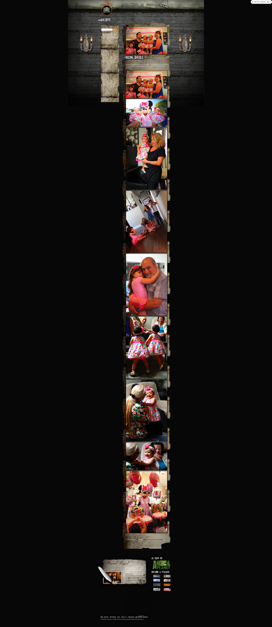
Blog (137, 539)
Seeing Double (134, 58)
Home (102, 617)
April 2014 (105, 89)
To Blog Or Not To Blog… (108, 41)
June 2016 (105, 58)
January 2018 (106, 54)
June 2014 (105, 87)
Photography (139, 617)
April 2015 (105, 74)
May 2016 (105, 60)
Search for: (106, 27)
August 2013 (105, 99)
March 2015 (105, 76)
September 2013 (106, 97)
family (152, 539)
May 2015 (105, 73)
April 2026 (105, 52)
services (125, 5)
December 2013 (106, 93)
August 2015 (105, 69)
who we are (134, 4)
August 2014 (105, 84)
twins (158, 539)
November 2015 (106, 66)
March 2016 (105, 62)
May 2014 (105, 88)
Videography (131, 617)
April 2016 (105, 61)
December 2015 (106, 65)
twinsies (161, 539)
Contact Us (124, 617)
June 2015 (105, 72)
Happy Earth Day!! (107, 40)
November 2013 (106, 95)
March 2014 (105, 91)
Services (106, 617)
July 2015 (105, 70)
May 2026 (105, 50)
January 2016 (106, 64)
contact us (149, 5)
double (149, 539)
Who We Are (113, 617)
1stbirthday (145, 539)
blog (142, 5)
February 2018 (106, 53)
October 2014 (106, 81)
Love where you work (107, 42)
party (155, 539)
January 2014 (106, 92)
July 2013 (105, 100)
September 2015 (106, 68)
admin (136, 541)
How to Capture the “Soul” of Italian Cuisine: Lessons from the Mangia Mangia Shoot (111, 37)
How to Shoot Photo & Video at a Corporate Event (110, 35)
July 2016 (105, 57)
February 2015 (106, 77)
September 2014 (106, 83)
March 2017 (105, 56)
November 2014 (106, 80)
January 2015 (106, 78)
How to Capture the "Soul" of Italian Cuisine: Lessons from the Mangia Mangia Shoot (134, 569)
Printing (146, 617)
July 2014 (105, 85)
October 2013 (106, 96)
